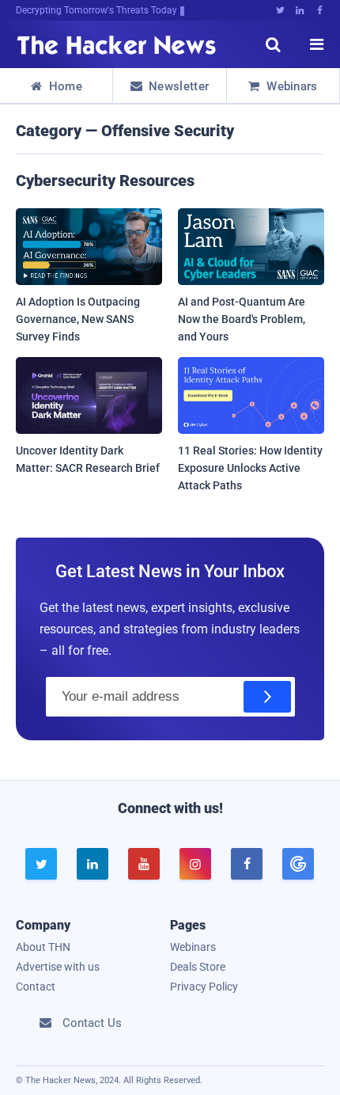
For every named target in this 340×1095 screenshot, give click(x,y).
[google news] (298, 864)
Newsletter (169, 86)
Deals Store (197, 966)
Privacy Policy (204, 986)
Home (56, 86)
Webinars (282, 86)
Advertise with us (58, 966)
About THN (43, 947)
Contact (35, 986)
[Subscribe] (267, 697)
